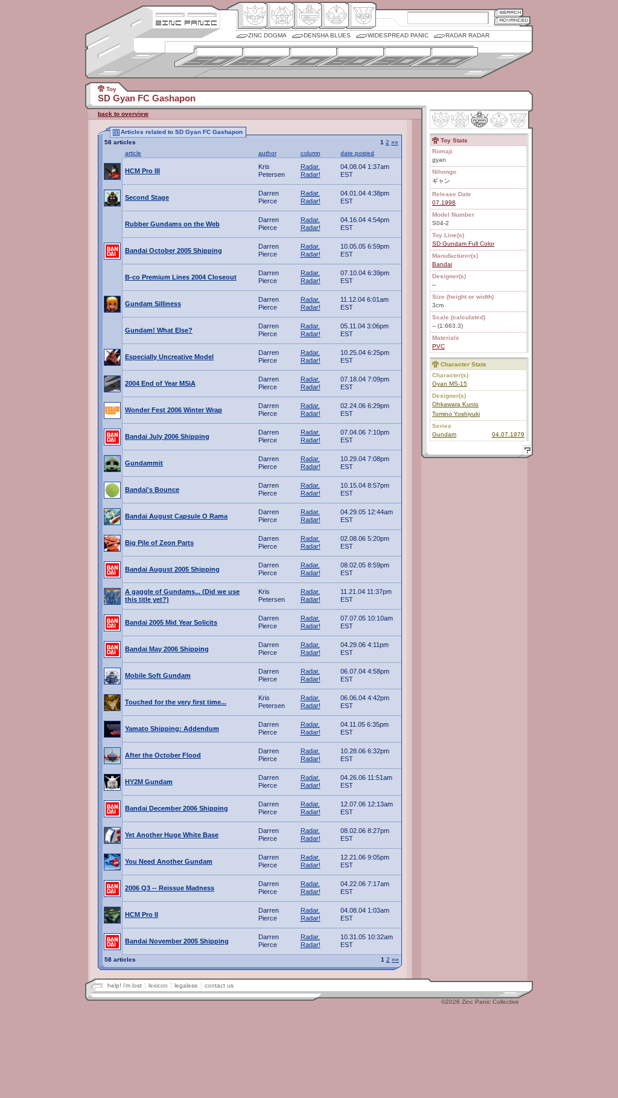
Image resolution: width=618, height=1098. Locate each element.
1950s (208, 57)
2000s (443, 57)
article (133, 153)
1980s (349, 57)
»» (394, 142)
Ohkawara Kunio (455, 404)
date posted (357, 153)
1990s (396, 57)
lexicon (158, 985)
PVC (438, 346)
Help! (525, 451)
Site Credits (186, 13)
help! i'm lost (124, 985)
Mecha (307, 15)
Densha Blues (327, 35)
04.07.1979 (508, 434)
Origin (252, 15)
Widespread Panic (398, 35)
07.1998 (444, 202)
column (310, 153)
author (267, 153)
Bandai (442, 264)
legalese (186, 985)
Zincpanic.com (186, 22)
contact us (219, 985)
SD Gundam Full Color (463, 243)
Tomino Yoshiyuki (456, 413)
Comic (361, 15)
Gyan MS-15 (449, 383)
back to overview (123, 113)
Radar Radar (467, 35)
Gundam (444, 434)
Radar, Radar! (310, 170)
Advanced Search (512, 20)
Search (508, 12)
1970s (302, 57)
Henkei (280, 15)
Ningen (334, 15)
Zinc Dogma (267, 35)
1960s (255, 57)
